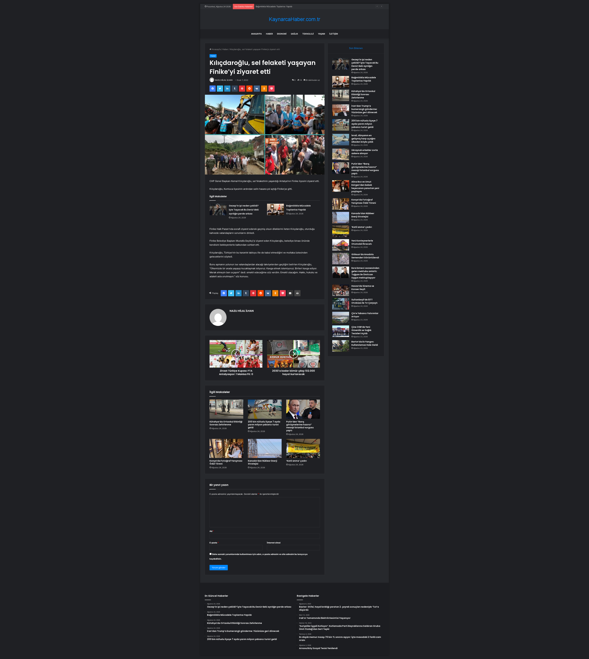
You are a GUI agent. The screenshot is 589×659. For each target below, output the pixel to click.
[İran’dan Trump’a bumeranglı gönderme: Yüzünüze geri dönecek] (340, 110)
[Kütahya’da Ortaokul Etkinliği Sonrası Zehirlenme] (226, 409)
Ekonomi (282, 34)
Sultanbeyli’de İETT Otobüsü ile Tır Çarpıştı (364, 301)
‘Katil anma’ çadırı (296, 460)
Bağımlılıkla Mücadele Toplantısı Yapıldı (363, 79)
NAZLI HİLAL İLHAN (224, 80)
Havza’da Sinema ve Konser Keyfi (362, 287)
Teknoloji (308, 34)
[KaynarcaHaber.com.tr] (294, 19)
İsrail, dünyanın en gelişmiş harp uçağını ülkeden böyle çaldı (363, 138)
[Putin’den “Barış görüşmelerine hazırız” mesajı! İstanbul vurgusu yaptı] (303, 409)
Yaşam (321, 34)
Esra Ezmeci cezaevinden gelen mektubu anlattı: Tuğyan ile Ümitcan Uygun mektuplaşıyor (365, 272)
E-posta (214, 542)
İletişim (333, 34)
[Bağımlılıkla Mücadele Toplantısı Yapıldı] (275, 209)
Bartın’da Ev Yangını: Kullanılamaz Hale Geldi (364, 343)
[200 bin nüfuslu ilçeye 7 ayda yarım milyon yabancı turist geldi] (265, 409)
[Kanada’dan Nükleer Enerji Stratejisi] (265, 448)
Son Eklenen (356, 48)
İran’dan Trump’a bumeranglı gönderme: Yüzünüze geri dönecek (364, 109)
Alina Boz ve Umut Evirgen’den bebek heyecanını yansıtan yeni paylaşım (365, 186)
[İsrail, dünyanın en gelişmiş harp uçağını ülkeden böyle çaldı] (340, 139)
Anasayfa (256, 34)
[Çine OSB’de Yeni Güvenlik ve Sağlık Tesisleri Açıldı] (340, 331)
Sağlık (294, 34)
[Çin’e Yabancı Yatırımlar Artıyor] (340, 317)
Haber (269, 34)
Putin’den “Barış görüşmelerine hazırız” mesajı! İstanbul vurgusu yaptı (300, 426)
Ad (212, 531)
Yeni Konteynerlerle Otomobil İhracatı (362, 242)
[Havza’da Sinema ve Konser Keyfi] (340, 290)
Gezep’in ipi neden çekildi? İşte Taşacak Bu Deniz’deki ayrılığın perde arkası (244, 209)
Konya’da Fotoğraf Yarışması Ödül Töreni (226, 462)
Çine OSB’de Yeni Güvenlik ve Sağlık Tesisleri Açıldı (361, 330)
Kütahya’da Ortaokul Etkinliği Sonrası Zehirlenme (279, 6)
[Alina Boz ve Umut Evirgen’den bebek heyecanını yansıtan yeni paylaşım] (340, 186)
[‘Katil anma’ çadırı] (303, 448)
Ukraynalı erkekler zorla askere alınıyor (364, 152)
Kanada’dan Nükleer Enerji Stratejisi (262, 462)
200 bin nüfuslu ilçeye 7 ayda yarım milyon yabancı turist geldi (264, 424)
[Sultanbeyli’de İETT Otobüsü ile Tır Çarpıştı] (340, 304)
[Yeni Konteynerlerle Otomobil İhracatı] (340, 245)
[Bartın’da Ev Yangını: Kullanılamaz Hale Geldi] (340, 346)
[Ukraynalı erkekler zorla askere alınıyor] (340, 154)
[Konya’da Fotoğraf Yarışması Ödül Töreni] (226, 448)
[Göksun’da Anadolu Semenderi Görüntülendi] (340, 258)
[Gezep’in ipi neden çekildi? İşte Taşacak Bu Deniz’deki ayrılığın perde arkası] (218, 209)
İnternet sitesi (274, 542)
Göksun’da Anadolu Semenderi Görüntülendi (365, 256)
